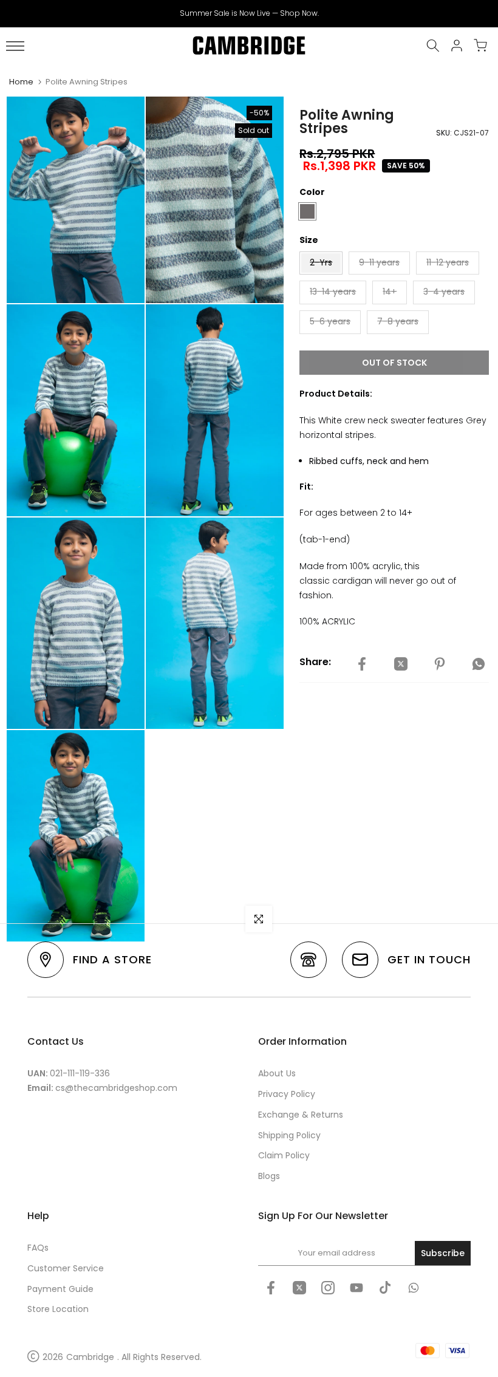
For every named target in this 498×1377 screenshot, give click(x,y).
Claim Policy (284, 1155)
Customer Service (65, 1268)
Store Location (58, 1309)
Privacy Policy (286, 1094)
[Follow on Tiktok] (385, 1287)
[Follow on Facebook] (271, 1287)
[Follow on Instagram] (328, 1287)
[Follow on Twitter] (299, 1287)
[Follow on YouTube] (356, 1287)
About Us (277, 1073)
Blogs (269, 1176)
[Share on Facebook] (362, 664)
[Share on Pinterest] (439, 664)
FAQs (38, 1248)
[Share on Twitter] (401, 664)
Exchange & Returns (300, 1115)
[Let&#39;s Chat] (413, 1287)
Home (21, 82)
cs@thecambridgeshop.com (116, 1088)
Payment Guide (60, 1289)
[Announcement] (249, 13)
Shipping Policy (289, 1135)
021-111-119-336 (80, 1073)
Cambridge (90, 1357)
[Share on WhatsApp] (478, 664)
